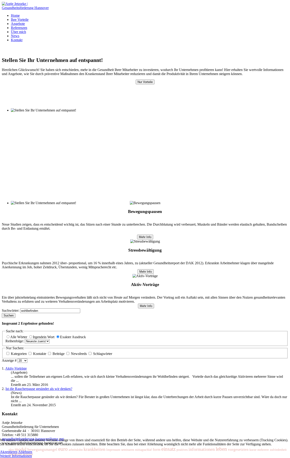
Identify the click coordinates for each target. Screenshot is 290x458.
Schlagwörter (102, 354)
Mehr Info (145, 237)
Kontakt (16, 40)
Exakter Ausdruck (73, 337)
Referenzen (19, 28)
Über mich (18, 32)
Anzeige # (9, 360)
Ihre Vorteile (20, 19)
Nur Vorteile (145, 82)
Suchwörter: (11, 310)
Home (15, 15)
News (15, 36)
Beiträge (58, 354)
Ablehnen (25, 452)
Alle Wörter (19, 337)
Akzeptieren (8, 452)
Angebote (18, 24)
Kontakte (39, 354)
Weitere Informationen (16, 456)
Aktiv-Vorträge (16, 368)
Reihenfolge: (15, 341)
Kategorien (19, 354)
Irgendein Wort (44, 337)
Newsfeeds (79, 354)
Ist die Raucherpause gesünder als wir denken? (38, 389)
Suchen (9, 315)
